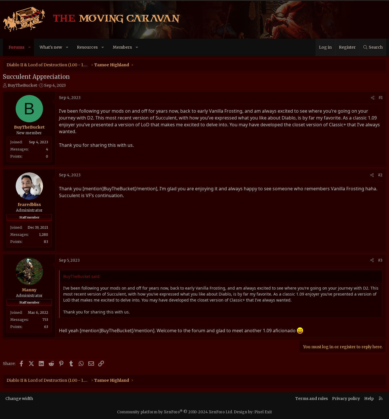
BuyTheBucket (22, 85)
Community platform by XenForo (175, 412)
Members (122, 47)
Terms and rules (311, 398)
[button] (29, 47)
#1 (380, 97)
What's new (51, 47)
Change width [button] (19, 398)
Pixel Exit (263, 412)
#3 (380, 260)
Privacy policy (346, 398)
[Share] (372, 98)
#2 (380, 175)
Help (369, 398)
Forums (16, 47)
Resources (87, 47)
